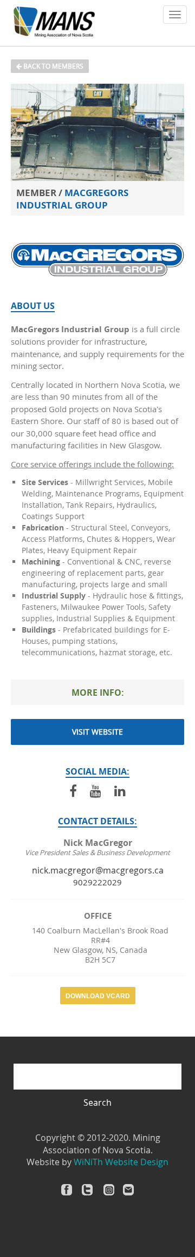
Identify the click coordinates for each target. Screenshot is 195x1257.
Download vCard (98, 996)
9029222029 (97, 882)
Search (97, 1102)
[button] (175, 14)
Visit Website (97, 732)
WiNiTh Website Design (121, 1162)
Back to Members (52, 66)
